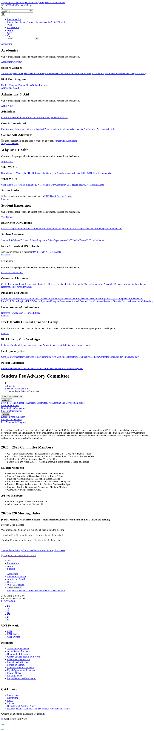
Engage (5, 414)
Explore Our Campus (54, 228)
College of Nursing (137, 73)
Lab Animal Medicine (56, 298)
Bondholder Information (18, 654)
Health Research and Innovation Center (27, 298)
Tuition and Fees (32, 129)
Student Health (56, 345)
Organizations (60, 240)
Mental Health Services (18, 662)
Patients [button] (5, 315)
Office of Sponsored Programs (45, 301)
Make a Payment (75, 368)
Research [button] (5, 254)
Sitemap (11, 703)
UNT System (13, 637)
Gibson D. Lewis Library (25, 240)
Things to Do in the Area (110, 228)
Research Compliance (118, 298)
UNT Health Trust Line (18, 659)
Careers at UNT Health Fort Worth (23, 656)
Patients (5, 333)
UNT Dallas (13, 634)
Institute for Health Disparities (79, 284)
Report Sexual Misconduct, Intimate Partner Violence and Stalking (38, 708)
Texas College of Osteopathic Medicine (20, 73)
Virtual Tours (70, 228)
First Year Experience (11, 419)
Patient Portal (60, 368)
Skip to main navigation (32, 2)
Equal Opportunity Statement (21, 670)
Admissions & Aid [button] (10, 88)
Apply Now (7, 106)
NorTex (5, 298)
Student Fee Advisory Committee (31, 402)
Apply (10, 30)
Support (11, 568)
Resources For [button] (14, 19)
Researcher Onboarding (141, 301)
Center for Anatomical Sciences (108, 284)
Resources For (14, 588)
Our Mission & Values (11, 173)
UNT (9, 631)
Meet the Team (8, 402)
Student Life (7, 240)
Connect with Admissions (65, 140)
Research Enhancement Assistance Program (87, 298)
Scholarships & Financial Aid (73, 129)
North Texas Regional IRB (18, 301)
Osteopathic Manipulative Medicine (82, 357)
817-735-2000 (8, 601)
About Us (6, 400)
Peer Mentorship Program (13, 422)
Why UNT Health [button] (9, 143)
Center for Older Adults (21, 287)
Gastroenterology (32, 357)
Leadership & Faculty (72, 173)
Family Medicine (18, 345)
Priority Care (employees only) (77, 345)
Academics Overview (11, 62)
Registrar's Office (45, 240)
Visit (9, 24)
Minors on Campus (16, 665)
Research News (8, 313)
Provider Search (8, 368)
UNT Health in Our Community (51, 184)
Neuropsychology (130, 357)
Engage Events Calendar (13, 416)
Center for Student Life (12, 397)
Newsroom (12, 698)
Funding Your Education (13, 129)
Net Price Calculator (50, 129)
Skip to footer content (55, 2)
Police (10, 700)
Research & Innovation (12, 272)
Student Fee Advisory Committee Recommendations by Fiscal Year (33, 550)
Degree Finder (25, 85)
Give (9, 33)
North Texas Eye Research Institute (48, 284)
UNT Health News (75, 184)
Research (11, 582)
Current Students (35, 22)
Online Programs (40, 85)
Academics (12, 574)
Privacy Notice (14, 673)
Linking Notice (14, 675)
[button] (2, 8)
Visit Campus (7, 217)
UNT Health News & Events (47, 252)
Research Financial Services (116, 301)
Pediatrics (5, 345)
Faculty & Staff (50, 22)
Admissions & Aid (16, 579)
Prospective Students (17, 22)
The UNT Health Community (97, 173)
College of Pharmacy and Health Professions (107, 73)
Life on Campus (9, 228)
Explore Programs (9, 85)
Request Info (13, 27)
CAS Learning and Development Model (66, 402)
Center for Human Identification (16, 284)
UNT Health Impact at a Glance (37, 173)
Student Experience (16, 576)
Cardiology (6, 357)
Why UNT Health (16, 584)
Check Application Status (13, 117)
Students (11, 386)
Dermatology (18, 357)
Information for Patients (43, 368)
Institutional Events (10, 405)
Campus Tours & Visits (56, 117)
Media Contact (14, 695)
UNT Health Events (94, 184)
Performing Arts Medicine (53, 357)
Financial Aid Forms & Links (101, 129)
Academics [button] (6, 44)
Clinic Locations (24, 368)
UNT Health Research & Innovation (18, 184)
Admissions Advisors (35, 117)
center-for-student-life (17, 388)
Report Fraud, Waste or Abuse (21, 706)
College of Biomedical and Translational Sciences (62, 73)
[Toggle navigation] (3, 14)
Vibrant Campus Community (30, 228)
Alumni (61, 22)
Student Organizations (11, 411)
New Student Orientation (13, 408)
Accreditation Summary (18, 651)
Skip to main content (11, 2)
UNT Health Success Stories (58, 196)
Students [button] (5, 199)
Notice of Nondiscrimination (20, 667)
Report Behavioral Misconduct (21, 678)
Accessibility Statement (18, 648)
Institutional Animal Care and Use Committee (81, 301)
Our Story (57, 173)
